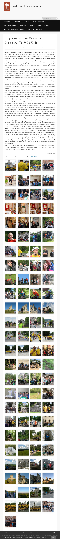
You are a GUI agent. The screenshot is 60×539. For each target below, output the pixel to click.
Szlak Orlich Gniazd (36, 157)
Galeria (32, 25)
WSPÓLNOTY (23, 25)
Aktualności (7, 21)
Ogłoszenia (18, 21)
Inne (39, 25)
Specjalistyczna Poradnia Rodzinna (14, 29)
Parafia (27, 21)
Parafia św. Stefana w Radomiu (26, 6)
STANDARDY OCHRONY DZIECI (35, 29)
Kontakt (46, 25)
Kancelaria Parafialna (10, 25)
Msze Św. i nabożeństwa (39, 21)
